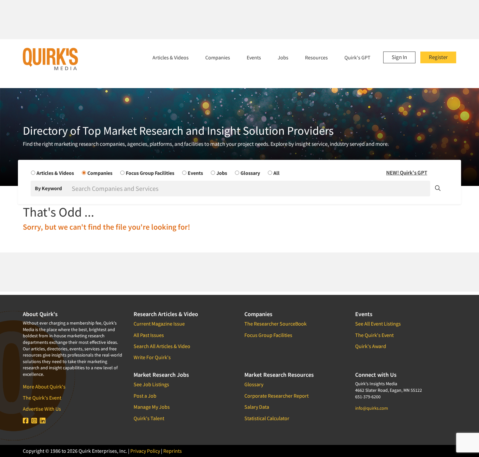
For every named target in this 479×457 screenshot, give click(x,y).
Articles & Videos (170, 57)
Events (254, 57)
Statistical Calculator (266, 418)
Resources (316, 57)
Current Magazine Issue (159, 323)
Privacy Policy (145, 451)
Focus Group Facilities (268, 335)
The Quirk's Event (42, 397)
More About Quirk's (44, 386)
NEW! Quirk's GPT (406, 172)
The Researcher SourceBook (275, 323)
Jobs (283, 57)
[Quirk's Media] (50, 58)
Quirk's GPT (357, 57)
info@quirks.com (371, 408)
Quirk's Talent (149, 418)
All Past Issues (149, 335)
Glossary (253, 384)
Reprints (172, 451)
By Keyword (48, 188)
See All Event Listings (378, 323)
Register (438, 57)
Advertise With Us (42, 408)
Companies (217, 57)
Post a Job (145, 395)
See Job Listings (151, 384)
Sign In (399, 57)
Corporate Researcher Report (276, 395)
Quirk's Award (370, 346)
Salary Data (256, 407)
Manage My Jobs (152, 407)
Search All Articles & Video (162, 346)
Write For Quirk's (152, 357)
